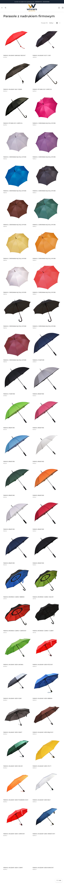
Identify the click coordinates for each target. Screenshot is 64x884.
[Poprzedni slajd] (35, 40)
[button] (51, 23)
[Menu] (2, 8)
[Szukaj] (5, 8)
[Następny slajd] (58, 40)
